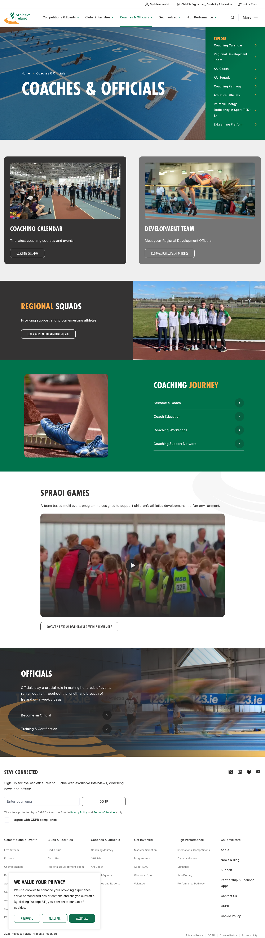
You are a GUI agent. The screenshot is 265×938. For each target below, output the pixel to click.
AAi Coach (97, 866)
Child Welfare (231, 840)
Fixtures (9, 858)
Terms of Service (104, 812)
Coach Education (167, 416)
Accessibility (249, 935)
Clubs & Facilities (60, 840)
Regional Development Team (66, 866)
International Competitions (193, 850)
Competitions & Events (20, 840)
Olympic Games (187, 858)
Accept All (82, 918)
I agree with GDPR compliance (35, 819)
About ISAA (141, 866)
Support (226, 870)
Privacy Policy (79, 812)
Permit (8, 917)
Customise (27, 918)
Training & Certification (39, 729)
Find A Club (54, 850)
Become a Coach (167, 403)
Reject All (54, 918)
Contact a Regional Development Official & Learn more (79, 626)
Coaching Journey (102, 850)
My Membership (160, 4)
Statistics (183, 866)
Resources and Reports (105, 883)
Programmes (142, 858)
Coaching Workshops (170, 430)
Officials (96, 858)
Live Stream (11, 850)
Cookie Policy (231, 916)
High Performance (190, 840)
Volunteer (140, 883)
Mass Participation (145, 850)
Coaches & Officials (50, 73)
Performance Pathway (191, 883)
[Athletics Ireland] (17, 18)
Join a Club (250, 4)
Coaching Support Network (175, 444)
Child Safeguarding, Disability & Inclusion (206, 4)
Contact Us (229, 896)
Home (26, 73)
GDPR (225, 906)
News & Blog (230, 860)
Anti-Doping (184, 875)
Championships (13, 866)
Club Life (53, 858)
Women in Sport (144, 875)
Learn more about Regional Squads (48, 334)
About (225, 850)
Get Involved (143, 840)
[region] (54, 901)
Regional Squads (101, 875)
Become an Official (36, 715)
